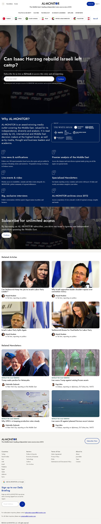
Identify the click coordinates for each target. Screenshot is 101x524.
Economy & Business (58, 12)
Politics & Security (24, 12)
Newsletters (9, 4)
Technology (45, 12)
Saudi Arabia (5, 457)
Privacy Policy (55, 457)
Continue (6, 235)
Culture (36, 12)
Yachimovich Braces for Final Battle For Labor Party (72, 330)
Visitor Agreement (56, 454)
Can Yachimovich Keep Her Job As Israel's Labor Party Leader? (23, 290)
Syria (3, 477)
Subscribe (90, 4)
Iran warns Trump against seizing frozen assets (70, 380)
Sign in (97, 4)
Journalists (78, 457)
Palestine (4, 467)
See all (95, 19)
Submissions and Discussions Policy (61, 462)
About (77, 454)
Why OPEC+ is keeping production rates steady (21, 421)
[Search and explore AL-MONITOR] (3, 3)
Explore (70, 12)
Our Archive (29, 464)
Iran (3, 459)
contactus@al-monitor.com (28, 516)
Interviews (79, 12)
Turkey (3, 454)
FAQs (52, 459)
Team (77, 459)
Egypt (3, 469)
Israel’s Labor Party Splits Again (14, 330)
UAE (3, 462)
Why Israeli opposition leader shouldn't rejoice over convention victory (72, 290)
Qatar (3, 472)
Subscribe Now (92, 441)
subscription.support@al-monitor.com (35, 513)
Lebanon (4, 474)
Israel (3, 464)
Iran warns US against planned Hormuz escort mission (73, 421)
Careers (78, 462)
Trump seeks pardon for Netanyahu (16, 380)
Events (16, 4)
